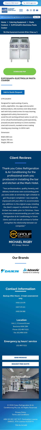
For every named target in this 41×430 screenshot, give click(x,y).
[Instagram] (30, 10)
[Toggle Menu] (21, 10)
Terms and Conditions (20, 414)
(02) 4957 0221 (23, 329)
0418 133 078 (20, 302)
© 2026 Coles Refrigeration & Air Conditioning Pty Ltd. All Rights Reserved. (20, 406)
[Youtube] (37, 10)
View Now (20, 389)
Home (3, 22)
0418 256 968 (20, 311)
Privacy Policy (20, 412)
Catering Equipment (17, 22)
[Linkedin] (34, 10)
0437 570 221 (20, 307)
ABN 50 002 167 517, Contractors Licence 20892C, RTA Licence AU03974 (20, 420)
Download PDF (20, 71)
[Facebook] (27, 10)
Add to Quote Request (12, 92)
